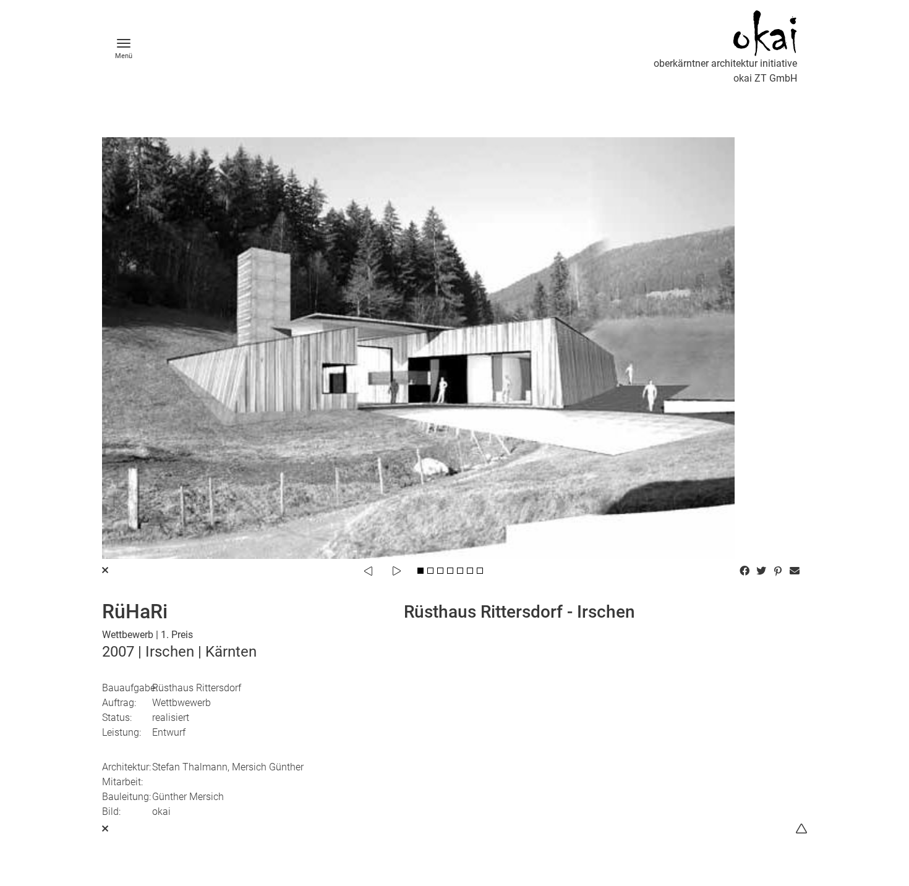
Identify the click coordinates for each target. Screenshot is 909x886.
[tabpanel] (454, 348)
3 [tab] (440, 571)
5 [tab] (460, 571)
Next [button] (396, 570)
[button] (746, 570)
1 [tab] (420, 571)
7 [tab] (480, 571)
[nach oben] (801, 829)
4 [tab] (450, 571)
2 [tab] (430, 571)
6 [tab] (470, 571)
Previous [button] (368, 570)
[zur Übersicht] (105, 829)
